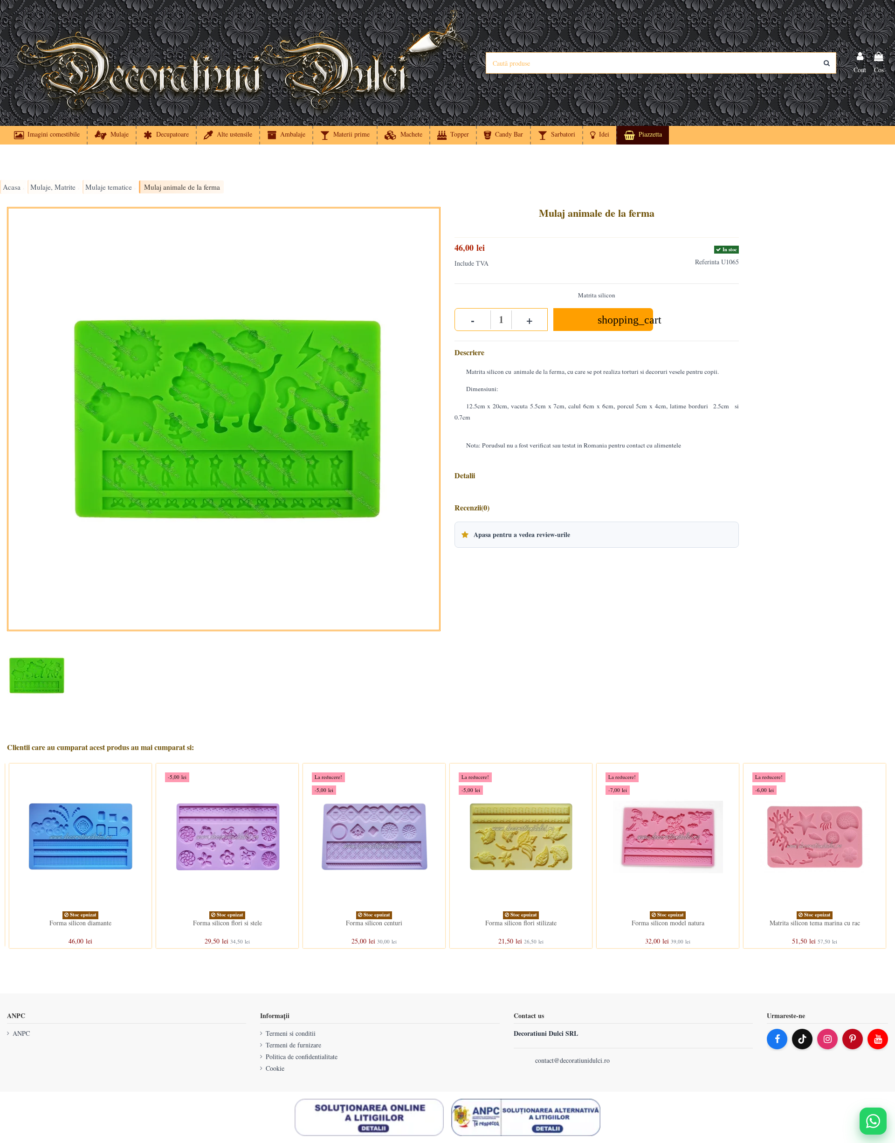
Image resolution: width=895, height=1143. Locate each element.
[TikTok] (802, 1039)
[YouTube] (877, 1039)
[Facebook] (777, 1039)
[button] (599, 135)
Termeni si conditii (291, 1033)
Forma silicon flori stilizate (521, 922)
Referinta (707, 261)
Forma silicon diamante (80, 922)
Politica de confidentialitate (301, 1056)
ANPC (21, 1033)
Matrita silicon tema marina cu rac (815, 922)
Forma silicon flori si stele (227, 922)
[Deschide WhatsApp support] (873, 1121)
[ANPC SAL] (525, 1117)
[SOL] (369, 1117)
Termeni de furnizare (293, 1044)
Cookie (275, 1068)
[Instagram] (827, 1039)
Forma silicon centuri (374, 922)
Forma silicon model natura (668, 922)
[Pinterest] (852, 1039)
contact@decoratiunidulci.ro (572, 1060)
